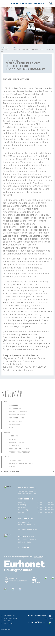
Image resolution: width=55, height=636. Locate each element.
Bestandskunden (16, 442)
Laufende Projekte (18, 460)
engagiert (38, 556)
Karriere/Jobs (15, 421)
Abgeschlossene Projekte (21, 463)
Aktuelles (13, 405)
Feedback (9, 621)
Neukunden (14, 445)
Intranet (8, 623)
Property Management (19, 452)
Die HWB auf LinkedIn (36, 622)
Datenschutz (10, 618)
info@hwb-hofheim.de (27, 529)
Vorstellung (15, 408)
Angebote (13, 436)
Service (12, 439)
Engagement (14, 424)
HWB (3, 47)
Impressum (10, 615)
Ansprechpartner (17, 414)
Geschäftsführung (18, 411)
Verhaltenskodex (17, 418)
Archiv (13, 47)
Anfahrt (25, 547)
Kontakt (12, 467)
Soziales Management (19, 449)
